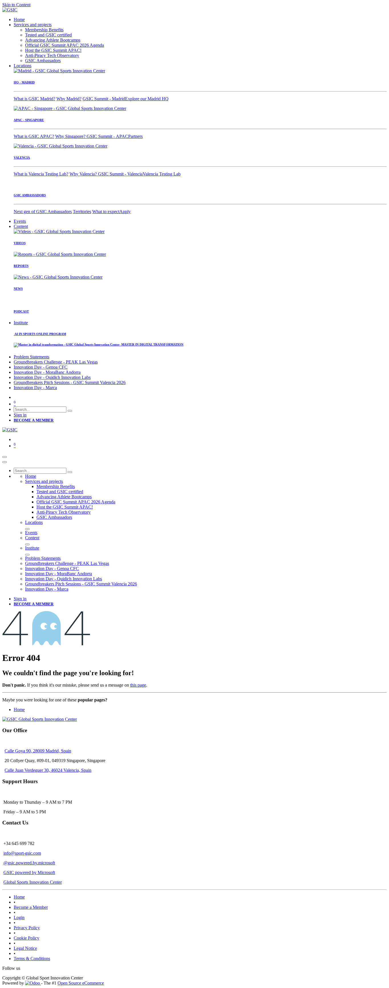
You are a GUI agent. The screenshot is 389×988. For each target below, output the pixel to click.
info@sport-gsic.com (22, 853)
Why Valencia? (83, 174)
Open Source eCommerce (81, 983)
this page (138, 685)
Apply (125, 211)
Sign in (20, 415)
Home (19, 709)
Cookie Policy (26, 938)
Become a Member (31, 907)
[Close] (4, 462)
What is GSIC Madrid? (34, 98)
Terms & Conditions (32, 958)
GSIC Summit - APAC (107, 136)
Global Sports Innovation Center (32, 882)
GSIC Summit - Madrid (104, 98)
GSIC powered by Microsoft (29, 872)
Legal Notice (25, 948)
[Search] (69, 411)
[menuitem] (19, 19)
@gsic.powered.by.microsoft (29, 862)
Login (19, 917)
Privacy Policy (27, 927)
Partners (135, 136)
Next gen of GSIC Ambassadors (43, 211)
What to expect (105, 211)
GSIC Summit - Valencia (120, 174)
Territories (82, 211)
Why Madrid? (68, 98)
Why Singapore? (71, 136)
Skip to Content (16, 4)
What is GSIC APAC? (34, 136)
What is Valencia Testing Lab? (41, 174)
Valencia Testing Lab (162, 174)
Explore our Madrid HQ (147, 98)
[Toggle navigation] (4, 457)
